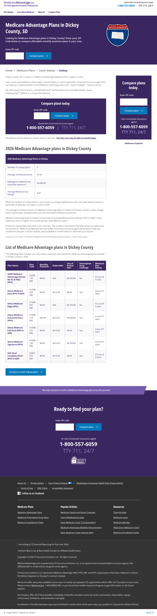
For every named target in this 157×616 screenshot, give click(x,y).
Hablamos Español (134, 143)
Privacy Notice (37, 483)
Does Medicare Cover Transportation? (78, 522)
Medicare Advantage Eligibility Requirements (81, 527)
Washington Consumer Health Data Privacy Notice (100, 483)
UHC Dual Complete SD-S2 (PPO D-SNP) (15, 356)
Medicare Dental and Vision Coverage (78, 512)
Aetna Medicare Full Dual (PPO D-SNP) (15, 330)
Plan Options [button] (8, 12)
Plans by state (119, 512)
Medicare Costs (120, 517)
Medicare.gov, (38, 585)
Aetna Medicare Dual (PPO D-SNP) (15, 292)
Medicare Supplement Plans (30, 522)
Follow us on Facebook (33, 493)
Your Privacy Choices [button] (58, 483)
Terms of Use (27, 488)
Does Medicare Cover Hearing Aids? (77, 532)
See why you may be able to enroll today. (76, 138)
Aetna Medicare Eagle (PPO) (15, 305)
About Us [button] (41, 12)
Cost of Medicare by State (72, 517)
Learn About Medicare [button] (25, 12)
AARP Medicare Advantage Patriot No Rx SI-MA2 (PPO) (16, 278)
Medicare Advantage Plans (30, 512)
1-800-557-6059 (126, 5)
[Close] (151, 612)
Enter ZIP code (12, 49)
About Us (22, 483)
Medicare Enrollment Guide (126, 532)
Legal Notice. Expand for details (20, 613)
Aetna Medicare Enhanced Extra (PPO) (15, 318)
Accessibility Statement (62, 488)
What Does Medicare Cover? (126, 527)
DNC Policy (42, 488)
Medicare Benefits (121, 522)
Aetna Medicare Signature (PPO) (15, 343)
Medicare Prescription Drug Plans (33, 517)
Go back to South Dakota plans (23, 372)
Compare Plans (54, 12)
